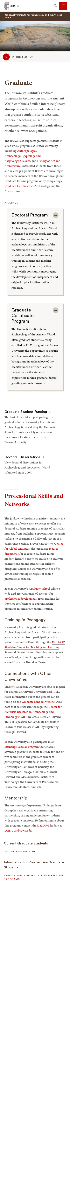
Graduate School (39, 588)
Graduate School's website (38, 701)
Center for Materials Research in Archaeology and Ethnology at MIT (33, 711)
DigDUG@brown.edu (18, 830)
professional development (20, 598)
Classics (25, 161)
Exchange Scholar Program (21, 746)
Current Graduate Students (26, 843)
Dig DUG (43, 825)
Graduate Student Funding (26, 411)
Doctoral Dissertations (22, 457)
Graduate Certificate (17, 186)
